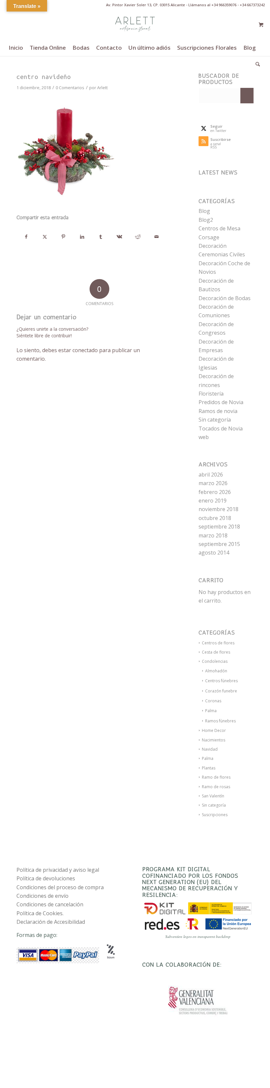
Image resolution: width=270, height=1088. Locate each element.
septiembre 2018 (219, 526)
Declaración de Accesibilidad (50, 921)
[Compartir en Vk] (119, 236)
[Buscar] (256, 64)
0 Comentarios (70, 88)
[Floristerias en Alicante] (135, 24)
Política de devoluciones (45, 878)
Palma (211, 710)
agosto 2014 (214, 552)
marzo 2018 (213, 535)
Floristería (211, 393)
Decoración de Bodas (225, 298)
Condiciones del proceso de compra (60, 887)
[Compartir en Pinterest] (63, 236)
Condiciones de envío (42, 895)
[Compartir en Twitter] (45, 236)
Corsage (209, 237)
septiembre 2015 (219, 544)
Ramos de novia (218, 411)
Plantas (208, 768)
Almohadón (216, 671)
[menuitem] (15, 47)
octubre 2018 (215, 518)
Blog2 (206, 219)
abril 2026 (211, 474)
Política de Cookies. (40, 913)
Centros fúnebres (221, 681)
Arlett (102, 88)
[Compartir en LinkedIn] (82, 236)
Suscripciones (215, 814)
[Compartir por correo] (157, 236)
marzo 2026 (213, 483)
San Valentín (213, 796)
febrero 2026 (215, 492)
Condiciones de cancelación (49, 904)
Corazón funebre (221, 691)
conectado (85, 350)
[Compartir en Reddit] (138, 236)
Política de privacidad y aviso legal (57, 869)
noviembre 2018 (218, 509)
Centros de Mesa (219, 228)
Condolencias (215, 661)
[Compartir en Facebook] (26, 236)
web (204, 437)
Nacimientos (213, 740)
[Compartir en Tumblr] (101, 236)
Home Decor (214, 730)
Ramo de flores (216, 777)
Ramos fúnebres (220, 721)
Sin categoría (215, 419)
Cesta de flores (216, 652)
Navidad (210, 749)
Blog (204, 211)
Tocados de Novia (221, 428)
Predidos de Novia (221, 402)
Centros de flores (218, 643)
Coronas (213, 701)
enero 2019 (213, 500)
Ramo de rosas (216, 787)
